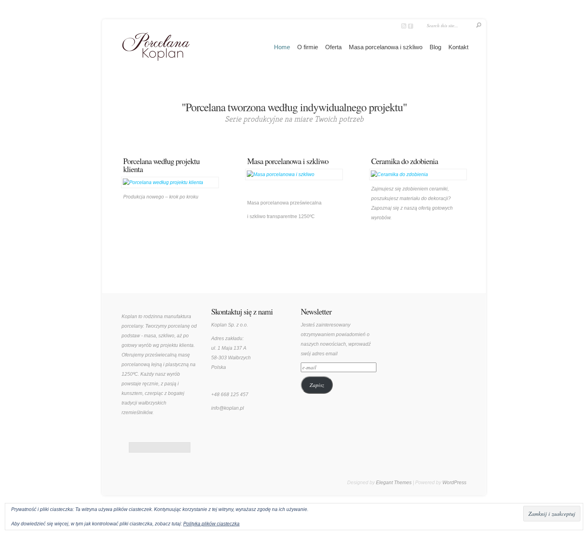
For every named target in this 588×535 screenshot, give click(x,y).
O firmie (307, 47)
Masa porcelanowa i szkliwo (385, 47)
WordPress (454, 482)
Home (282, 47)
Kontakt (458, 47)
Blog (435, 47)
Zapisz (317, 385)
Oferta (333, 47)
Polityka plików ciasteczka (211, 524)
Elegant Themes (394, 482)
